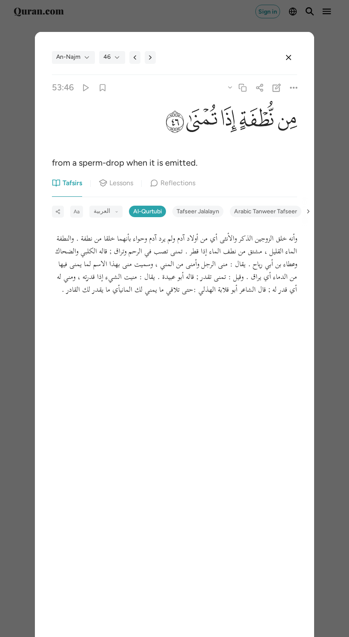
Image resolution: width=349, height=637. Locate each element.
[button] (285, 120)
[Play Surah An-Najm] (85, 87)
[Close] (288, 57)
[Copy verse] (242, 87)
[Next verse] (150, 57)
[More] (293, 87)
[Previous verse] (134, 57)
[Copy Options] (230, 87)
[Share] (259, 87)
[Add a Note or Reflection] (276, 87)
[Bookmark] (102, 87)
